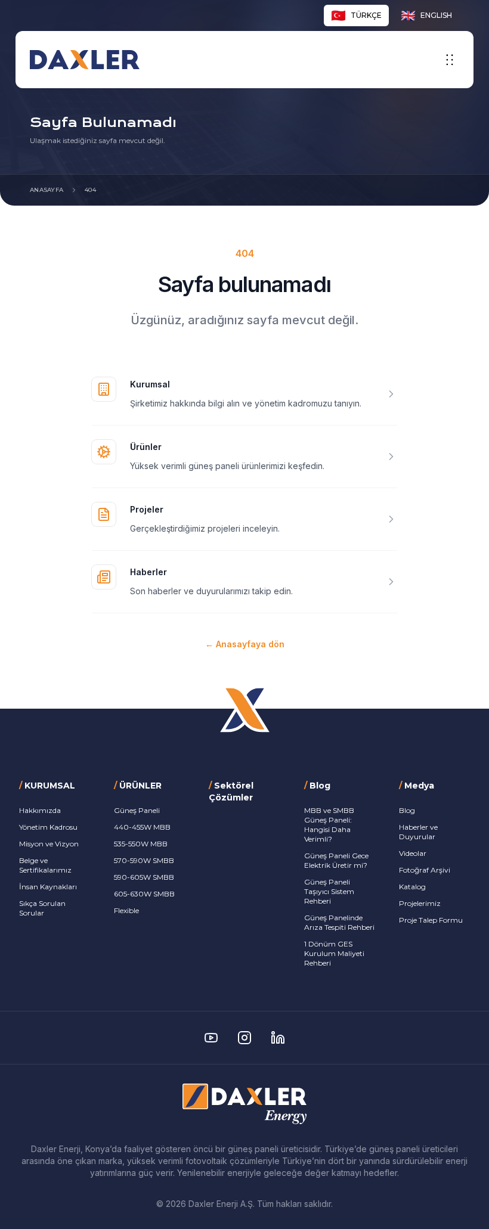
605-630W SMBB (144, 893)
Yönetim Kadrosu (48, 827)
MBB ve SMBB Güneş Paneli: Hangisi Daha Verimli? (329, 824)
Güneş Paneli (137, 810)
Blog (407, 810)
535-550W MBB (141, 843)
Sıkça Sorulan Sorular (42, 908)
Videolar (412, 853)
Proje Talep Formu (431, 919)
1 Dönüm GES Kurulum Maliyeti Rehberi (334, 953)
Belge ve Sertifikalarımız (45, 865)
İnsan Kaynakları (48, 886)
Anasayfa (46, 190)
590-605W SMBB (144, 877)
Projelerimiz (420, 903)
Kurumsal (150, 384)
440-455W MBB (142, 827)
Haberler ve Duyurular (418, 832)
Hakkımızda (40, 810)
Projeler (146, 509)
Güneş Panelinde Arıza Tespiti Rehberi (339, 922)
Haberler (148, 572)
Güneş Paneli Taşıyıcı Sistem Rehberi (329, 891)
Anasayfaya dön (244, 644)
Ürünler (146, 447)
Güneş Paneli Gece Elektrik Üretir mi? (336, 860)
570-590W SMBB (144, 860)
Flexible (126, 910)
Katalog (412, 886)
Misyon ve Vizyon (49, 843)
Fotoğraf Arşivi (424, 869)
